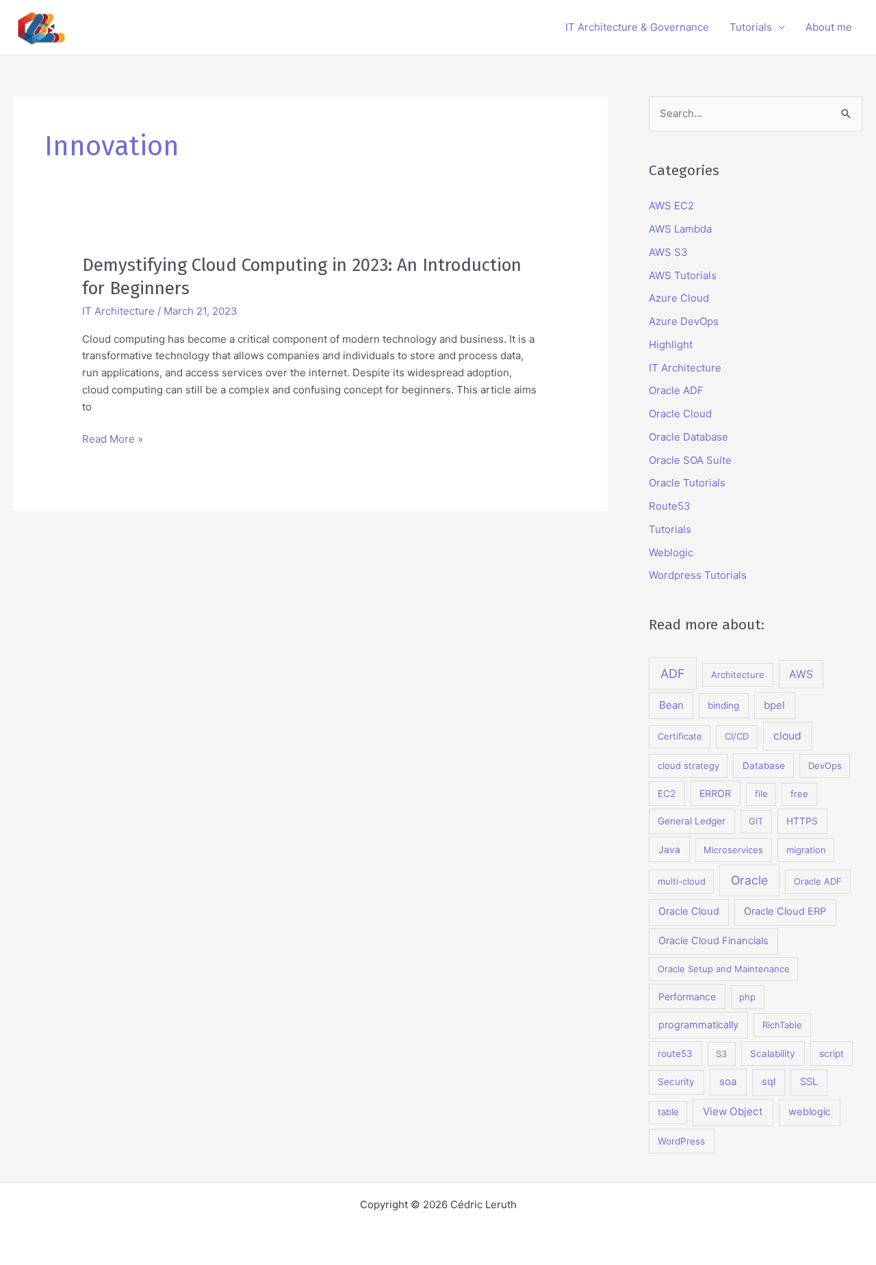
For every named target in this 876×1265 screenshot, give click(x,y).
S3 (721, 1053)
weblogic (809, 1112)
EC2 (666, 793)
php (747, 996)
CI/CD (737, 736)
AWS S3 (668, 252)
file (761, 793)
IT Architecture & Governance (637, 27)
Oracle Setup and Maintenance (724, 968)
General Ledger (691, 821)
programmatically (698, 1025)
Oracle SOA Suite (690, 460)
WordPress (681, 1141)
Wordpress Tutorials (698, 575)
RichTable (782, 1024)
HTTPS (802, 821)
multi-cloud (682, 881)
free (799, 793)
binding (723, 705)
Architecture (737, 674)
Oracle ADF (676, 390)
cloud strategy (688, 765)
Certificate (680, 736)
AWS (801, 674)
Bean (671, 705)
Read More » (112, 440)
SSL (809, 1081)
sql (768, 1081)
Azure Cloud (679, 297)
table (668, 1111)
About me (829, 27)
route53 (675, 1053)
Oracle (749, 880)
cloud (787, 735)
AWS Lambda (680, 228)
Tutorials (751, 27)
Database (764, 765)
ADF (672, 673)
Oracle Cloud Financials (713, 941)
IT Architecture (118, 310)
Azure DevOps (684, 321)
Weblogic (671, 552)
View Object (733, 1111)
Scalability (772, 1053)
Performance (687, 996)
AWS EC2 (671, 205)
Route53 (670, 505)
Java (669, 849)
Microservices (733, 849)
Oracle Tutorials (687, 482)
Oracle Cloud (680, 413)
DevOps (825, 765)
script (831, 1053)
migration (806, 849)
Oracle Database (688, 436)
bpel (774, 705)
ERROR (715, 793)
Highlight (671, 344)
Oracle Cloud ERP (785, 911)
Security (676, 1081)
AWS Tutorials (683, 275)
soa (727, 1081)
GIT (756, 821)
